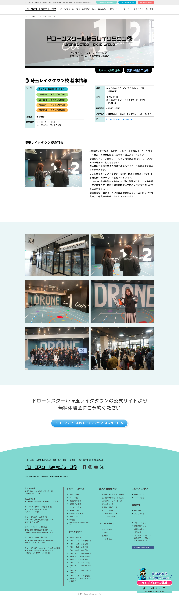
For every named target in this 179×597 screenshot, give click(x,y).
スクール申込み (140, 523)
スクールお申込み (109, 70)
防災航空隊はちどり (109, 507)
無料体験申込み (140, 526)
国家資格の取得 (75, 501)
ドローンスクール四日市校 (79, 562)
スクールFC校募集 (108, 516)
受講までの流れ (75, 510)
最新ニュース (139, 494)
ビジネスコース (108, 504)
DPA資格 (72, 520)
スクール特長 (74, 494)
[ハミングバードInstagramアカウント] (90, 468)
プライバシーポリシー (142, 535)
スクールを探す (75, 537)
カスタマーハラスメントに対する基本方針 (143, 539)
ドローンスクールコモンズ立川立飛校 (80, 580)
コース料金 (73, 498)
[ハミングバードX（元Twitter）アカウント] (101, 467)
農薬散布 (105, 535)
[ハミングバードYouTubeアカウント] (96, 468)
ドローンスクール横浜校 (78, 547)
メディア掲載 (139, 513)
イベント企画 (107, 539)
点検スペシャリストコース (112, 501)
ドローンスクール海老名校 (79, 576)
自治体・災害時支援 (109, 513)
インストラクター (76, 507)
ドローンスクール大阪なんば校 (80, 566)
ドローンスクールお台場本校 (80, 540)
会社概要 (137, 510)
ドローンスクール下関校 (78, 559)
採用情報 (137, 532)
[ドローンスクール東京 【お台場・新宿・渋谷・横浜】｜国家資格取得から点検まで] (40, 9)
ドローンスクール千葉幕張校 (80, 553)
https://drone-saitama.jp (119, 119)
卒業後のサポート (76, 513)
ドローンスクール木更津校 (79, 556)
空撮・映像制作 (108, 529)
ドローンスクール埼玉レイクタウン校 (80, 571)
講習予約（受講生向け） (143, 547)
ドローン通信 (139, 498)
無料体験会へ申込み (146, 2)
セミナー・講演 (108, 510)
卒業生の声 (73, 516)
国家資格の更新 (75, 504)
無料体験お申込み (138, 70)
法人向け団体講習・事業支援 (113, 498)
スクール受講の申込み (127, 2)
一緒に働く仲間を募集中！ (106, 2)
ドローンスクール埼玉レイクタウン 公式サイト (88, 423)
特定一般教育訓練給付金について (80, 523)
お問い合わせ (139, 529)
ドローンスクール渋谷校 (78, 550)
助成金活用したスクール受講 (113, 494)
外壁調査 (105, 532)
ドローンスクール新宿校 (78, 544)
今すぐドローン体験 (154, 582)
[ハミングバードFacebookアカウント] (84, 468)
